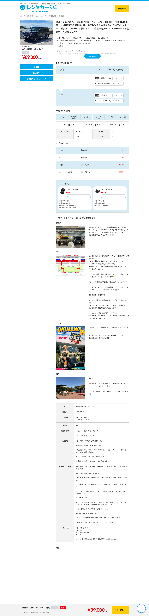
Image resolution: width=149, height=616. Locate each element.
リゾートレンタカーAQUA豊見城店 (46, 16)
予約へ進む (119, 610)
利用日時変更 (34, 612)
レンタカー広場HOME (26, 16)
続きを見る (92, 56)
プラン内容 (25, 612)
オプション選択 (44, 612)
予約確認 (122, 8)
